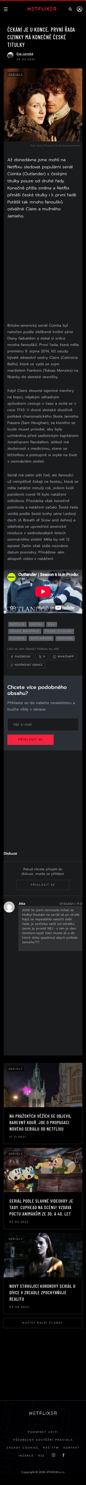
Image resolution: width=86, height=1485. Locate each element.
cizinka (17, 638)
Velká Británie (24, 631)
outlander (41, 638)
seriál (36, 624)
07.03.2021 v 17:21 (71, 904)
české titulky (58, 631)
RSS (41, 1456)
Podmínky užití (43, 1432)
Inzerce (26, 1456)
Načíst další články (42, 1323)
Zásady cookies (22, 1448)
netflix (17, 624)
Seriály (15, 74)
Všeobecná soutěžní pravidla (43, 1440)
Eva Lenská (25, 53)
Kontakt (72, 1448)
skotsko (65, 638)
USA (51, 624)
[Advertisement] (43, 272)
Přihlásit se (30, 739)
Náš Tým (51, 1448)
